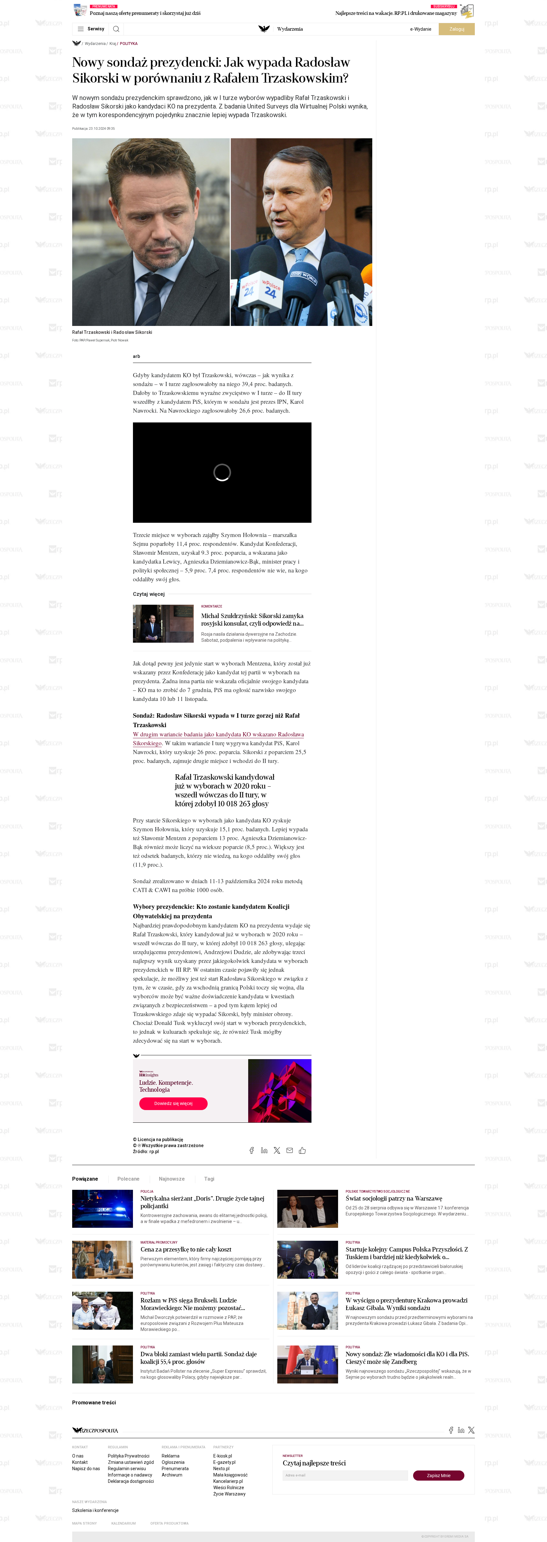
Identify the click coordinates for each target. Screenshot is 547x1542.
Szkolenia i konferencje (95, 1510)
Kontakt (80, 1462)
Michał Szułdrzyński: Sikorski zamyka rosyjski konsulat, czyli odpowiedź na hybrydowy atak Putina (252, 619)
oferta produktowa (169, 1523)
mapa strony (84, 1523)
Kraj (113, 43)
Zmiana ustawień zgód (131, 1462)
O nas (78, 1455)
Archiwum (172, 1474)
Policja (147, 1191)
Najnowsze (172, 1179)
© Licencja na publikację (158, 1139)
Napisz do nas (86, 1468)
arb (136, 356)
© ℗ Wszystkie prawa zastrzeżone (168, 1145)
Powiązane (85, 1179)
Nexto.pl (221, 1468)
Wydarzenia (290, 29)
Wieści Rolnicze (228, 1487)
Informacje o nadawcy (130, 1474)
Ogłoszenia (173, 1462)
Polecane (128, 1179)
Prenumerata (175, 1468)
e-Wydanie (420, 29)
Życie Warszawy (229, 1493)
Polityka (129, 43)
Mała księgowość (230, 1474)
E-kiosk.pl (222, 1455)
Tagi (209, 1179)
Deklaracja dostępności (131, 1481)
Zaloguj (457, 29)
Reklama (170, 1455)
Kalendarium (123, 1523)
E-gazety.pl (224, 1462)
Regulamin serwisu (127, 1468)
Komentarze (212, 606)
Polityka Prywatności (128, 1455)
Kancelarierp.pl (228, 1481)
